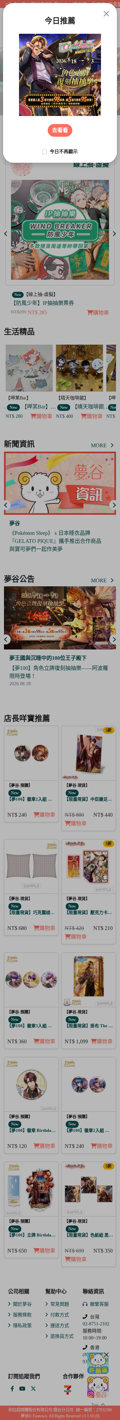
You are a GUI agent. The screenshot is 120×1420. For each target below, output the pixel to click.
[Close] (106, 13)
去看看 (60, 130)
